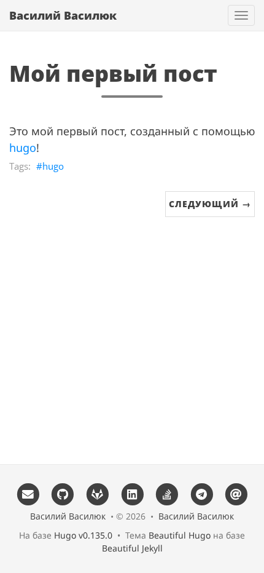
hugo (22, 147)
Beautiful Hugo (180, 535)
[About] (236, 493)
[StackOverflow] (166, 493)
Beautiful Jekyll (132, 548)
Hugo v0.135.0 (83, 535)
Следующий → (210, 204)
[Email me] (28, 493)
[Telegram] (201, 493)
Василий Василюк (63, 15)
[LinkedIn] (132, 493)
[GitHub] (62, 493)
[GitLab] (97, 493)
